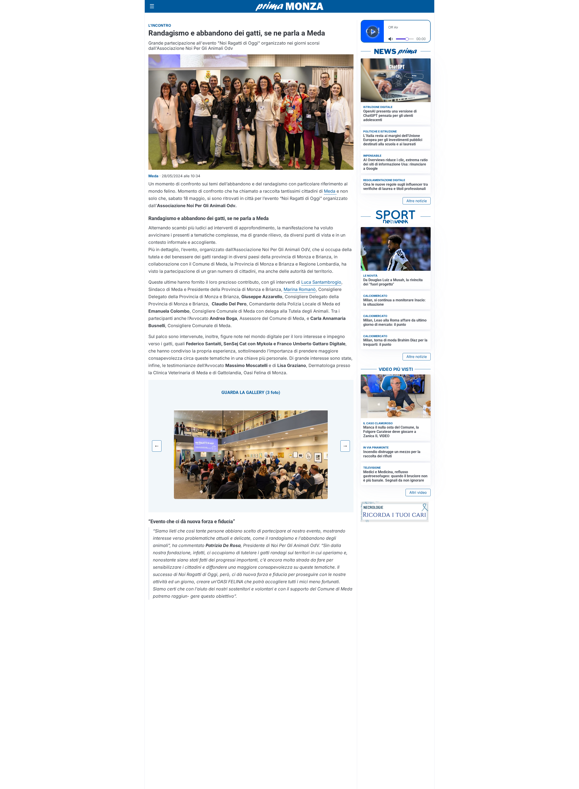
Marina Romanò (300, 289)
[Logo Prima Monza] (289, 6)
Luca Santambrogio (321, 282)
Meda (330, 191)
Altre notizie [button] (416, 201)
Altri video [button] (418, 492)
